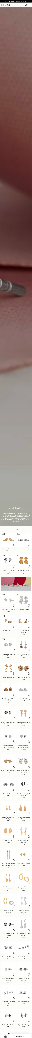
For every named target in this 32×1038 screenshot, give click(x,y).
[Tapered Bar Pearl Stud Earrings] (24, 901)
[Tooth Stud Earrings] (8, 622)
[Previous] (2, 1)
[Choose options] (14, 545)
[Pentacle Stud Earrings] (8, 1016)
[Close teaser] (9, 1034)
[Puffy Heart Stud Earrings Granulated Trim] (8, 713)
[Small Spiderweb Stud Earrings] (8, 969)
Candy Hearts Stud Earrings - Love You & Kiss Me (23, 747)
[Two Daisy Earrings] (24, 600)
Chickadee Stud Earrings (8, 548)
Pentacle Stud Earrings (8, 1025)
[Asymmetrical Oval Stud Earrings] (24, 878)
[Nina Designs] (5, 5)
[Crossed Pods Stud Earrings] (24, 831)
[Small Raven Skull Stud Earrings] (8, 561)
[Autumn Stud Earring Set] (24, 948)
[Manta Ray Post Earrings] (8, 600)
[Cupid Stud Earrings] (8, 785)
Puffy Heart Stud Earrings (8, 770)
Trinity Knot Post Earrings (24, 699)
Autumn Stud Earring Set (24, 957)
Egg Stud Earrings (8, 840)
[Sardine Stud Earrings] (24, 540)
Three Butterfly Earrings (8, 677)
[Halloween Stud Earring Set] (8, 992)
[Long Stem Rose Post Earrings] (24, 645)
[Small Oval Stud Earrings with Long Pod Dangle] (8, 855)
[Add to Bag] (29, 545)
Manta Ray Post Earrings (8, 609)
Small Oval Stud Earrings (23, 863)
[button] (20, 1036)
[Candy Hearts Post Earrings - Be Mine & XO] (8, 736)
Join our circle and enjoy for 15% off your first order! (16, 1)
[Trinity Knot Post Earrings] (24, 690)
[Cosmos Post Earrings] (24, 668)
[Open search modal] (23, 4)
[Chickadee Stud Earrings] (8, 540)
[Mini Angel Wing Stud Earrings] (24, 785)
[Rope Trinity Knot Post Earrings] (8, 690)
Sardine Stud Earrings (24, 548)
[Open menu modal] (29, 4)
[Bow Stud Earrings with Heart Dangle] (24, 761)
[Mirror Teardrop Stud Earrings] (8, 878)
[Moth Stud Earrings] (24, 992)
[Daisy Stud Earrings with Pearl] (8, 645)
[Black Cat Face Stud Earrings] (24, 969)
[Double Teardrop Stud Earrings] (8, 808)
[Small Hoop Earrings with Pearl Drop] (24, 924)
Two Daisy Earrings (23, 609)
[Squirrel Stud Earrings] (8, 948)
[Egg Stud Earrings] (8, 831)
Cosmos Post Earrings (23, 677)
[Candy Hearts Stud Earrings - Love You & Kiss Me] (24, 736)
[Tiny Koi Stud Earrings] (24, 1016)
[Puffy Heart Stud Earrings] (8, 761)
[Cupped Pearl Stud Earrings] (8, 924)
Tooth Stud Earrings (8, 631)
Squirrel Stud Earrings (8, 957)
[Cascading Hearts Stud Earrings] (24, 713)
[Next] (29, 1)
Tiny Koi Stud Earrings (24, 1025)
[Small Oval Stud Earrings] (24, 855)
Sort (17, 529)
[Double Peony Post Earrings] (24, 561)
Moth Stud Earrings (23, 1001)
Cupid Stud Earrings (8, 794)
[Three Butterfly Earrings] (8, 668)
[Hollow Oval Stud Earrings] (8, 901)
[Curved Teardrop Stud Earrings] (24, 808)
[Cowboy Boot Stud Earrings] (24, 622)
